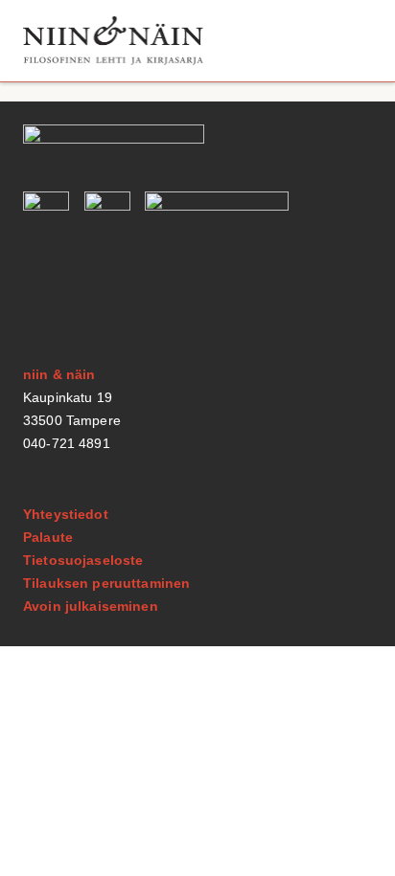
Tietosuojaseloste (83, 560)
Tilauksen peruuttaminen (106, 583)
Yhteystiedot (65, 514)
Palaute (48, 537)
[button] (350, 40)
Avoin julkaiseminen (90, 606)
